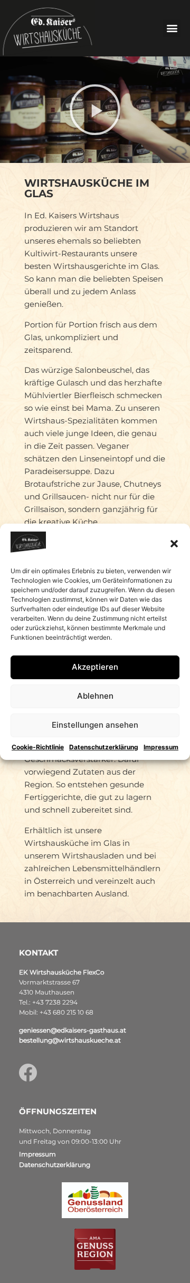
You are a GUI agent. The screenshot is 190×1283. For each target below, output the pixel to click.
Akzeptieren (95, 667)
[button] (174, 543)
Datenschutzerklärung (103, 747)
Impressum (161, 747)
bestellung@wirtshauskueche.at (70, 1040)
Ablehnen (95, 696)
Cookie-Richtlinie (38, 747)
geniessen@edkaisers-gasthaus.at (72, 1030)
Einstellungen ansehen (95, 725)
